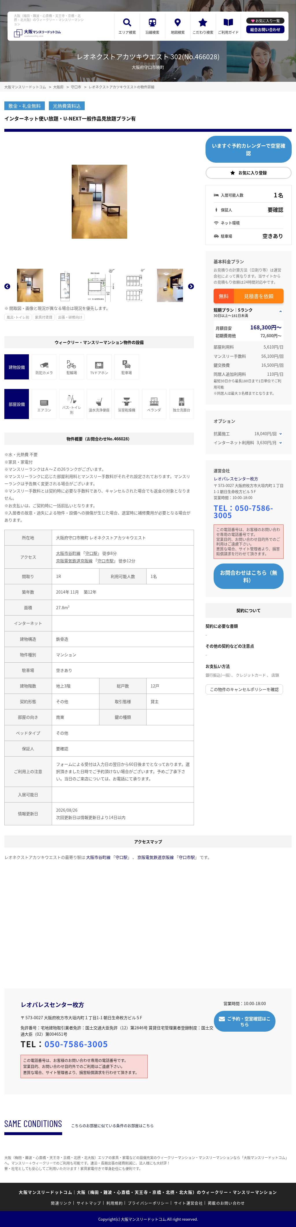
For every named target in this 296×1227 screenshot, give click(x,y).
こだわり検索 (203, 32)
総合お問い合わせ (265, 29)
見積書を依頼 (258, 296)
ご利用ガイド (228, 32)
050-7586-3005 (243, 511)
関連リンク (61, 1203)
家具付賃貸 (43, 317)
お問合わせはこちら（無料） (248, 576)
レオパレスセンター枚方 (236, 478)
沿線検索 (152, 32)
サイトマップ (89, 1203)
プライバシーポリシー (148, 1203)
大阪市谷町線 (68, 553)
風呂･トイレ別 (18, 317)
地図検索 (178, 32)
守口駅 (91, 553)
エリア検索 (127, 32)
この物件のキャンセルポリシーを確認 (244, 689)
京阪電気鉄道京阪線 (74, 561)
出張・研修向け (70, 317)
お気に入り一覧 (268, 20)
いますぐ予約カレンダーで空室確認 (248, 149)
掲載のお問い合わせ (226, 1203)
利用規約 (114, 1203)
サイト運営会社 (188, 1203)
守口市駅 (105, 561)
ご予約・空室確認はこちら (249, 1021)
